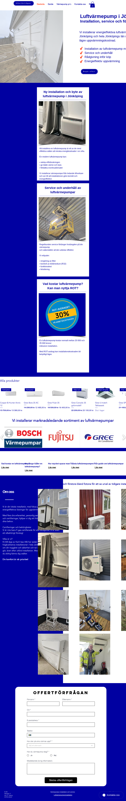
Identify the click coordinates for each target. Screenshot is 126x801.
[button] (71, 4)
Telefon (29, 731)
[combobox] (61, 745)
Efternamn (67, 699)
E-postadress (33, 720)
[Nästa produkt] (122, 393)
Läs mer (5, 467)
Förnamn (31, 699)
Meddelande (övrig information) (39, 761)
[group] (63, 399)
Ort (29, 710)
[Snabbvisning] (58, 393)
